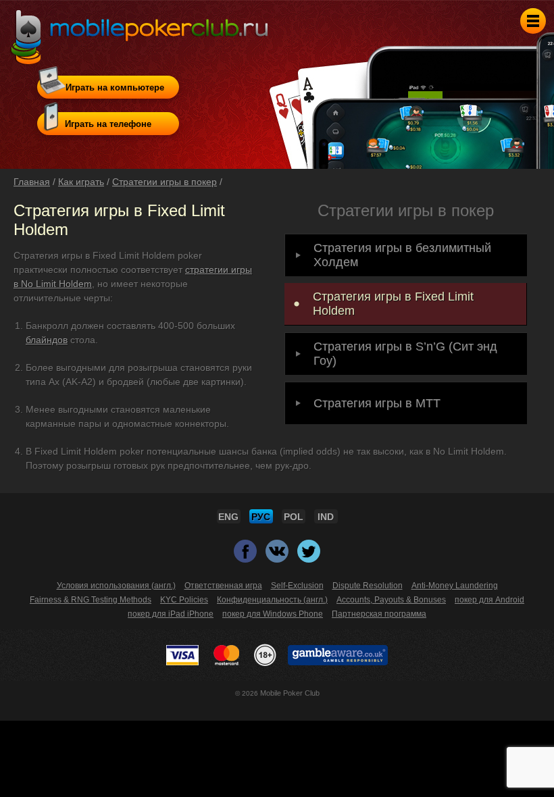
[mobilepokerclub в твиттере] (308, 557)
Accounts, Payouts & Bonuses (391, 600)
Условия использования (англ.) (116, 585)
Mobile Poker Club (290, 693)
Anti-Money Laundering (454, 585)
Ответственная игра (223, 585)
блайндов (47, 339)
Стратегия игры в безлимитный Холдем (402, 255)
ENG (228, 516)
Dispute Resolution (367, 585)
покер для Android (489, 600)
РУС (260, 516)
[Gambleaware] (338, 655)
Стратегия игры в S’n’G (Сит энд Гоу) (405, 353)
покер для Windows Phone (272, 614)
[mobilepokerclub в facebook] (246, 557)
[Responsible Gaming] (265, 655)
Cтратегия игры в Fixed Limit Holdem (393, 303)
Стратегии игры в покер (164, 181)
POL (293, 516)
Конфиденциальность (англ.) (272, 600)
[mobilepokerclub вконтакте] (278, 557)
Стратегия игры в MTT (376, 403)
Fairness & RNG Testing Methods (90, 600)
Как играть (81, 181)
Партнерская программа (379, 614)
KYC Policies (184, 600)
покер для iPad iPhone (170, 614)
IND (326, 516)
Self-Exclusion (297, 585)
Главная (32, 181)
